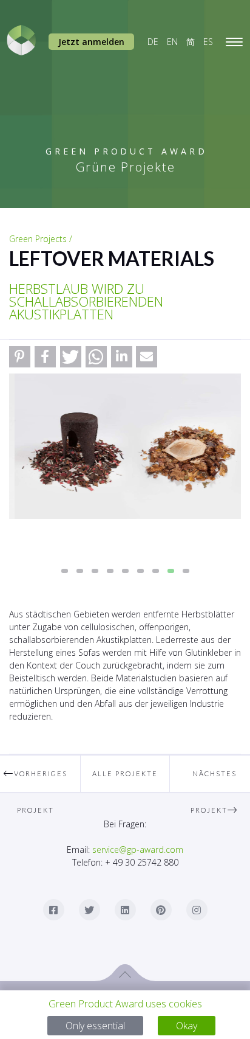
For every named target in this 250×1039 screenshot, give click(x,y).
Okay (186, 1025)
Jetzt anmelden (91, 41)
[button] (19, 356)
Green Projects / (40, 239)
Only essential (95, 1025)
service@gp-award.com (137, 849)
